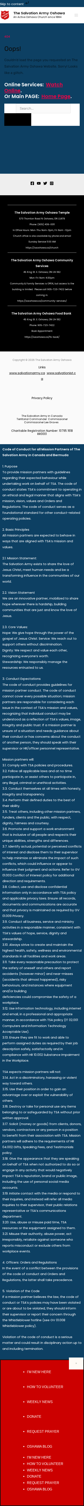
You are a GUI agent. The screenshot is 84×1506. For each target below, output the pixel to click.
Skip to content (12, 4)
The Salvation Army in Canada (42, 416)
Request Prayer (43, 1431)
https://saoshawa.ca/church (42, 247)
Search (9, 108)
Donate (34, 1416)
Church (17, 236)
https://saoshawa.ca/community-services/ (42, 301)
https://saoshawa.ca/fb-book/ (42, 337)
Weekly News (40, 1402)
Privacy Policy (42, 398)
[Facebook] (32, 183)
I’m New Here (39, 1372)
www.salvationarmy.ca (27, 373)
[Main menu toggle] (76, 15)
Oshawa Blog (39, 1446)
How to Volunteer (45, 1387)
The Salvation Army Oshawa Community (42, 260)
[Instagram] (52, 183)
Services (42, 266)
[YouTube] (39, 183)
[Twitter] (45, 183)
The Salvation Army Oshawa (39, 13)
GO (18, 119)
